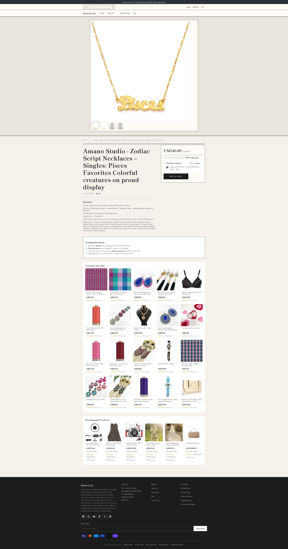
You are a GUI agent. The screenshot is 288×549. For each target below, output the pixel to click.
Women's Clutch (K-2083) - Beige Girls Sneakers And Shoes (191, 400)
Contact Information (188, 504)
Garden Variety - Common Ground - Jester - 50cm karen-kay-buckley (95, 293)
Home (102, 13)
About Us (154, 488)
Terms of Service (187, 496)
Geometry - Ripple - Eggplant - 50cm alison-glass (191, 364)
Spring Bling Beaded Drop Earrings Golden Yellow (118, 329)
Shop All (110, 13)
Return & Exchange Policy (124, 253)
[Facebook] (83, 516)
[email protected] (134, 251)
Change (197, 163)
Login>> (92, 460)
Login (189, 7)
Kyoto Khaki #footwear (192, 443)
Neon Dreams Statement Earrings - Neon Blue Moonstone (167, 329)
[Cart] (202, 6)
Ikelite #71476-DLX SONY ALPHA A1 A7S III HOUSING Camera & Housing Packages (133, 444)
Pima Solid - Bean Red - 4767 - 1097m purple (95, 329)
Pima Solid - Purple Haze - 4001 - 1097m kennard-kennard (144, 400)
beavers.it (89, 13)
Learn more (195, 158)
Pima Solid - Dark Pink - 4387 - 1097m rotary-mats (95, 364)
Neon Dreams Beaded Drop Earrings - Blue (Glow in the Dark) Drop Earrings (142, 293)
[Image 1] (95, 126)
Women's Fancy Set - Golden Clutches (142, 329)
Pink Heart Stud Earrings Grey (191, 328)
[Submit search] (112, 7)
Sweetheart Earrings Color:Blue (95, 399)
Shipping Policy (186, 500)
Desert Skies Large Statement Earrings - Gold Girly (143, 364)
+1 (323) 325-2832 (127, 494)
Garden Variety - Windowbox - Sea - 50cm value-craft (119, 293)
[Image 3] (112, 126)
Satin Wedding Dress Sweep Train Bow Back (173, 444)
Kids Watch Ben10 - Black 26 (166, 364)
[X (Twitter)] (105, 516)
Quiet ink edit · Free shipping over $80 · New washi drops (144, 2)
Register (196, 7)
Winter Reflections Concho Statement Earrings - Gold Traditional (118, 400)
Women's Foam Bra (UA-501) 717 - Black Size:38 (191, 293)
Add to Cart (176, 176)
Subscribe (200, 529)
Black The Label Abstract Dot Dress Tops (113, 444)
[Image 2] (104, 126)
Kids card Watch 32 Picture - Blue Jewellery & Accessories (167, 400)
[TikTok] (99, 516)
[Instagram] (88, 516)
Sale (134, 13)
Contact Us (155, 492)
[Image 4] (120, 126)
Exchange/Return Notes (95, 242)
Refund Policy (185, 488)
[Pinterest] (110, 516)
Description (87, 202)
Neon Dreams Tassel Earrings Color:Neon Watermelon (167, 293)
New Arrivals (125, 13)
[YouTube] (94, 516)
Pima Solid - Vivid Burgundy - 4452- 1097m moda (119, 364)
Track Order (155, 500)
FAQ (152, 496)
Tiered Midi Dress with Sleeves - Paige (153, 444)
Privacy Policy (185, 492)
